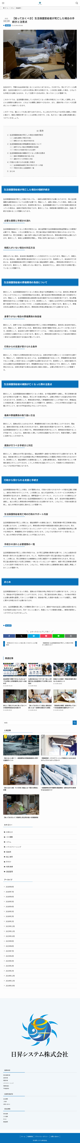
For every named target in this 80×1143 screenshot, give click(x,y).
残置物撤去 (6, 1086)
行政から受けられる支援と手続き (22, 162)
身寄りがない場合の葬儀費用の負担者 (26, 147)
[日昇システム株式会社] (40, 3)
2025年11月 (10, 931)
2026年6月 (10, 896)
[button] (9, 636)
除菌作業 (5, 1080)
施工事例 (9, 856)
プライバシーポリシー (42, 1136)
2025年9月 (10, 941)
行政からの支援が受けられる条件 (25, 150)
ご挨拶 (5, 1101)
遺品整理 (8, 25)
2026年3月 (10, 911)
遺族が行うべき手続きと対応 (23, 159)
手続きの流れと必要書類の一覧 (24, 168)
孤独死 (8, 852)
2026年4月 (10, 906)
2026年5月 (10, 901)
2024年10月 (10, 985)
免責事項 (30, 1136)
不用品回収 (6, 1088)
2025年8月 (10, 946)
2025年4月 (10, 956)
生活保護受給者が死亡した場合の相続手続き (26, 135)
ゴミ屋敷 (9, 837)
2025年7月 (10, 951)
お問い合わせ (6, 1104)
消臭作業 (5, 1078)
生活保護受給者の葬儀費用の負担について (26, 144)
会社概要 (5, 1099)
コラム (8, 842)
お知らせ (9, 832)
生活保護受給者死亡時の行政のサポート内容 (28, 165)
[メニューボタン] (3, 3)
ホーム (23, 1136)
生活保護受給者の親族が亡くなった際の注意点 (27, 153)
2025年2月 (10, 966)
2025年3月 (10, 961)
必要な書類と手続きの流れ (22, 138)
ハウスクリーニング (13, 847)
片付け (8, 861)
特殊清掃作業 (6, 1075)
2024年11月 (10, 980)
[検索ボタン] (77, 3)
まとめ (12, 171)
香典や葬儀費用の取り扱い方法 (24, 156)
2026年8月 (10, 886)
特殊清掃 (9, 866)
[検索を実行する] (75, 722)
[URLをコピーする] (71, 636)
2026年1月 (10, 921)
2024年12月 (10, 975)
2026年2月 (10, 916)
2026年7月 (10, 891)
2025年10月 (10, 936)
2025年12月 (10, 926)
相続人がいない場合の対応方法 (24, 141)
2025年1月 (10, 971)
